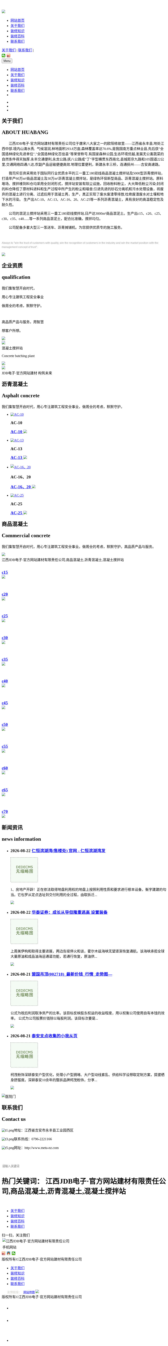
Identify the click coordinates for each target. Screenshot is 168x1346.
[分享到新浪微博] (8, 55)
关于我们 (17, 26)
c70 (5, 811)
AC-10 (16, 431)
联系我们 (17, 41)
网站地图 (29, 1292)
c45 (5, 703)
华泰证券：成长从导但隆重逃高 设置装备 (70, 912)
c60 (5, 768)
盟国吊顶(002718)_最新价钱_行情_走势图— (72, 974)
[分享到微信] (3, 55)
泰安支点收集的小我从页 (54, 1036)
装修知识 (17, 31)
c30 (5, 637)
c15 (5, 572)
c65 (5, 790)
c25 (5, 616)
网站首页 (17, 20)
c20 (5, 594)
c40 (5, 681)
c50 (5, 724)
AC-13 (16, 457)
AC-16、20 (21, 487)
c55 (5, 746)
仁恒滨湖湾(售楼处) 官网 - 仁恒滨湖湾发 (68, 850)
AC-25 (16, 513)
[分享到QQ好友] (8, 1253)
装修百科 (17, 36)
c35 (5, 659)
